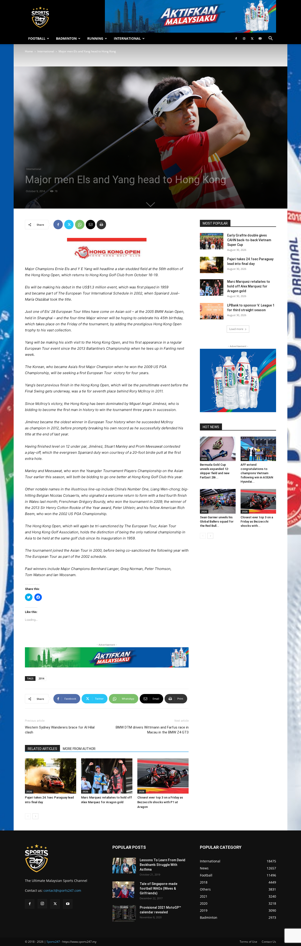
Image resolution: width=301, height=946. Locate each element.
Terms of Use (248, 942)
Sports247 (53, 942)
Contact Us (269, 942)
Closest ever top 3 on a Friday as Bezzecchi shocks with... (257, 521)
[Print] (101, 224)
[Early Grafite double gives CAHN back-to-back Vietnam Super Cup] (211, 241)
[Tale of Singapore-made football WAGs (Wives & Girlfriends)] (123, 889)
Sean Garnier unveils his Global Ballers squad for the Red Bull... (217, 521)
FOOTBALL (36, 38)
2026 (29, 791)
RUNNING (95, 38)
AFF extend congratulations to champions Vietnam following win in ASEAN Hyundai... (257, 473)
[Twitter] (252, 38)
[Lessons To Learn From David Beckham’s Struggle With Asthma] (124, 865)
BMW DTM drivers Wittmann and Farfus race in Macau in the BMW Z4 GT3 (152, 729)
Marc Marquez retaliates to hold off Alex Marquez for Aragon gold (248, 286)
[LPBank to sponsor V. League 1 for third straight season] (211, 311)
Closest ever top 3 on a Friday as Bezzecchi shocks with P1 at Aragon (160, 802)
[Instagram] (244, 38)
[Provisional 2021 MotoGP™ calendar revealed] (124, 913)
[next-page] (35, 816)
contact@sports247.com (62, 890)
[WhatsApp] (79, 224)
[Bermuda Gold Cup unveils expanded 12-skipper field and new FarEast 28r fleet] (218, 449)
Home (29, 51)
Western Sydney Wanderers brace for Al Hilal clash (60, 729)
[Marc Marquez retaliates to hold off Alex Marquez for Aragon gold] (106, 776)
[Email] (90, 224)
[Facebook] (236, 38)
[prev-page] (28, 816)
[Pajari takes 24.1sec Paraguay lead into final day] (50, 776)
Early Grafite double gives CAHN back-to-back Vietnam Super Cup (249, 240)
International (45, 51)
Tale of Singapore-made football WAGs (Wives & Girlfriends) (158, 888)
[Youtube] (260, 38)
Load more (236, 329)
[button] (270, 39)
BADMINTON (66, 38)
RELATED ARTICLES (42, 749)
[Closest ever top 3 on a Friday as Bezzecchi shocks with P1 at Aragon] (163, 776)
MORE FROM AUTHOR (79, 749)
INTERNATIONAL (127, 38)
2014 (41, 678)
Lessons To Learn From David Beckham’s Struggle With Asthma (162, 864)
